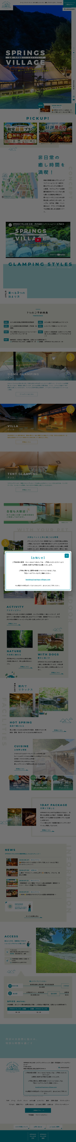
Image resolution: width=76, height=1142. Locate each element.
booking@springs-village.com (38, 580)
